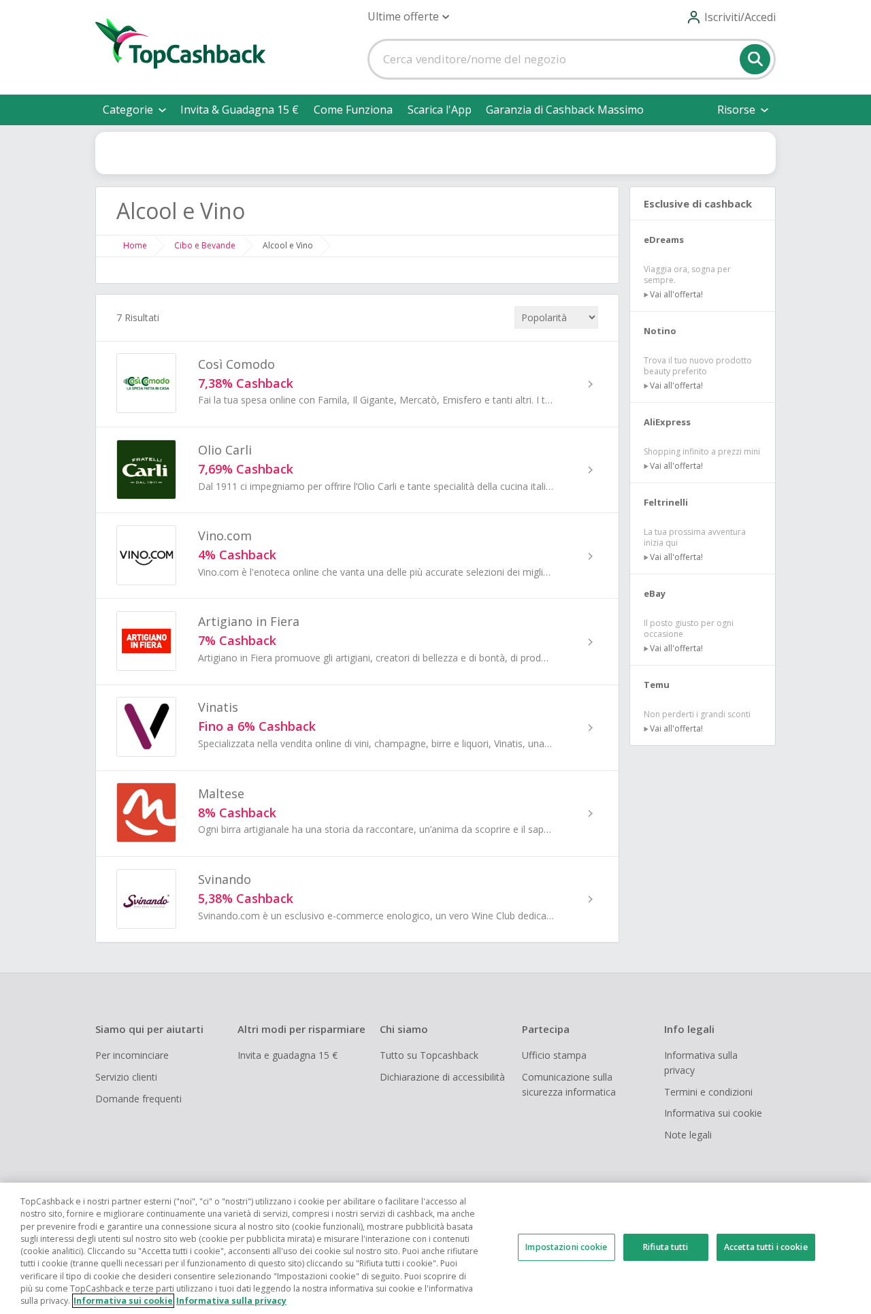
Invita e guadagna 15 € (287, 1055)
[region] (435, 1248)
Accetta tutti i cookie (766, 1247)
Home (135, 245)
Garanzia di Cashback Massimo (565, 109)
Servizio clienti (126, 1076)
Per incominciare (132, 1055)
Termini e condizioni (708, 1091)
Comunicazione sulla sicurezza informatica (569, 1084)
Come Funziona (353, 109)
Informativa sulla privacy (701, 1063)
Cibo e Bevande (204, 245)
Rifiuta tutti (666, 1247)
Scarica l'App (440, 109)
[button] (408, 16)
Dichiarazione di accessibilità (442, 1076)
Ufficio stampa (554, 1055)
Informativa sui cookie (713, 1112)
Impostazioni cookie (566, 1247)
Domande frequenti (138, 1098)
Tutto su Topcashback (429, 1055)
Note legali (688, 1134)
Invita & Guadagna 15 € (239, 109)
